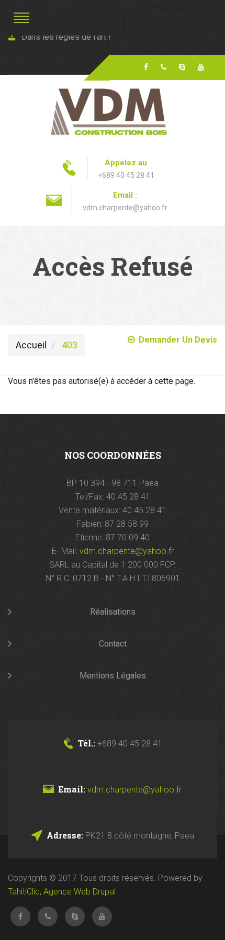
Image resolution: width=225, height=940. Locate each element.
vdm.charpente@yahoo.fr (125, 207)
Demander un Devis (178, 340)
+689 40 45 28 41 (126, 175)
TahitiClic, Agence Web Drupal (62, 892)
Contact (113, 644)
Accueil (31, 344)
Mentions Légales (113, 676)
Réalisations (113, 612)
